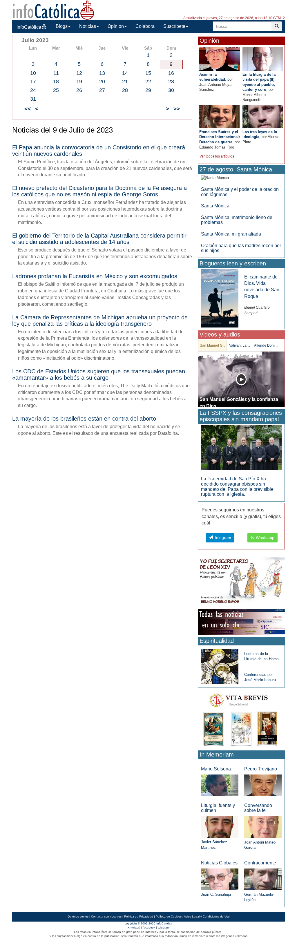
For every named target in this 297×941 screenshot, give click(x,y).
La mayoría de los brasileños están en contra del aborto (84, 418)
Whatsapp (264, 537)
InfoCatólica (29, 27)
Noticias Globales (219, 862)
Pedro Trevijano (260, 768)
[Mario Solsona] (219, 785)
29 (148, 90)
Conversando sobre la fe (258, 808)
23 (171, 81)
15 (148, 73)
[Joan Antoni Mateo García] (263, 827)
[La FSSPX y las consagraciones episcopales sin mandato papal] (241, 447)
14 (125, 73)
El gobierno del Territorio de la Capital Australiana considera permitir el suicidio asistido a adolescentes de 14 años (99, 238)
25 (56, 90)
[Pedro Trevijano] (263, 785)
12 (79, 73)
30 (171, 90)
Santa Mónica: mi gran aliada (231, 233)
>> (176, 109)
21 (125, 81)
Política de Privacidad (138, 916)
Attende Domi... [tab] (266, 345)
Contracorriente (260, 862)
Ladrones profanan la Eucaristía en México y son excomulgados (94, 276)
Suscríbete (174, 26)
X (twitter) (134, 927)
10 (33, 73)
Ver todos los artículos (217, 156)
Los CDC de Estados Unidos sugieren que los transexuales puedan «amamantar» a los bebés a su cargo (98, 374)
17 (33, 81)
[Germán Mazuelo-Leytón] (263, 879)
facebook (149, 927)
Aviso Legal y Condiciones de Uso (207, 916)
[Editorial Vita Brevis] (241, 718)
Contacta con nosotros (106, 916)
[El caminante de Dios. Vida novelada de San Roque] (219, 298)
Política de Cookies (169, 916)
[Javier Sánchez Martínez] (219, 827)
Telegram (222, 537)
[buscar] (276, 26)
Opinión (116, 26)
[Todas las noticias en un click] (241, 621)
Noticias (87, 26)
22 (148, 81)
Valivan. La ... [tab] (239, 345)
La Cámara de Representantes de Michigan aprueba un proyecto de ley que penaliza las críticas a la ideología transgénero (100, 320)
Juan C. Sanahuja (216, 894)
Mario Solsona (216, 768)
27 (102, 90)
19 (79, 81)
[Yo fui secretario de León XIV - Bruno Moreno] (241, 581)
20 (102, 81)
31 (33, 99)
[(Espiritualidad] (219, 665)
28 (125, 90)
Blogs (62, 26)
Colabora (145, 26)
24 (33, 90)
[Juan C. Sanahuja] (219, 879)
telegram (163, 927)
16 (171, 73)
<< (27, 109)
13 (102, 73)
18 (56, 81)
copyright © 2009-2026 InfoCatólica (148, 923)
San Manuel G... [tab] (212, 345)
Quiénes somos (78, 916)
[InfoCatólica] (53, 9)
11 (56, 73)
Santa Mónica (215, 205)
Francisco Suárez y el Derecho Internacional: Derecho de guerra (219, 137)
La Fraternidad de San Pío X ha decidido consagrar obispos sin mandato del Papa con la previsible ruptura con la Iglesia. (237, 486)
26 (79, 90)
